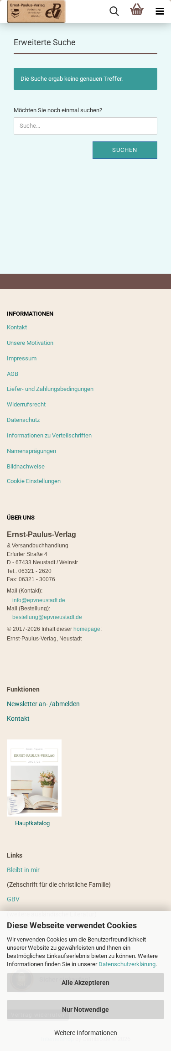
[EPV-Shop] (33, 11)
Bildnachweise (26, 466)
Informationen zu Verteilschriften (49, 435)
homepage (86, 629)
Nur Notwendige (85, 1009)
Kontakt (17, 327)
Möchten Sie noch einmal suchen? (58, 110)
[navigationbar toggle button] (159, 11)
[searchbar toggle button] (114, 11)
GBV (13, 899)
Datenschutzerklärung (126, 964)
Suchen (124, 149)
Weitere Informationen (85, 1032)
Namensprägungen (31, 450)
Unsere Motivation (30, 342)
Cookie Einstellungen (34, 481)
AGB (12, 373)
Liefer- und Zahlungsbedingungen (50, 388)
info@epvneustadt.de (38, 600)
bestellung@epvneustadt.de (47, 617)
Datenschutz (23, 419)
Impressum (21, 358)
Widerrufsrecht (26, 404)
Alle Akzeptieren (85, 982)
